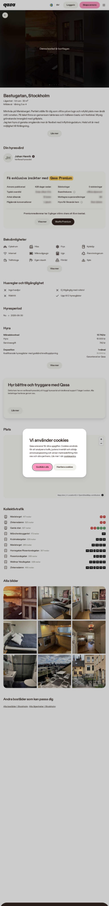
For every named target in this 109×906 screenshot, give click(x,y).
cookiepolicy (70, 456)
